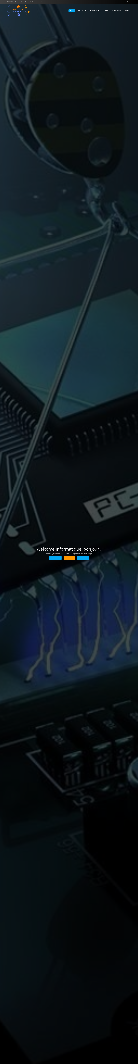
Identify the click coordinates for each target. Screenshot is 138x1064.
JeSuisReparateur (95, 10)
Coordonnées (116, 10)
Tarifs (106, 10)
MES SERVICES (55, 558)
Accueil (72, 10)
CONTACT (83, 558)
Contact (127, 10)
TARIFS (69, 558)
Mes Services (82, 10)
